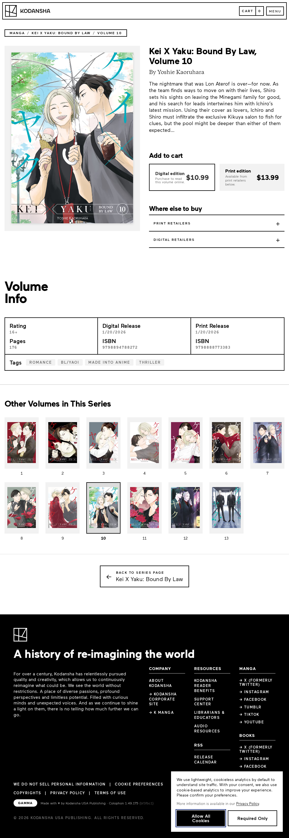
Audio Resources (207, 728)
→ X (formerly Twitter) (256, 682)
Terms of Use (110, 793)
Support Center (204, 701)
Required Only (252, 818)
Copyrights (27, 793)
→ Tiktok (249, 714)
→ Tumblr (250, 707)
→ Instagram (254, 691)
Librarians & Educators (209, 715)
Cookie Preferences (139, 784)
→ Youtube (251, 722)
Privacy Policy (67, 793)
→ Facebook (252, 699)
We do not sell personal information (60, 784)
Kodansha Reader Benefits (205, 685)
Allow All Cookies (201, 818)
